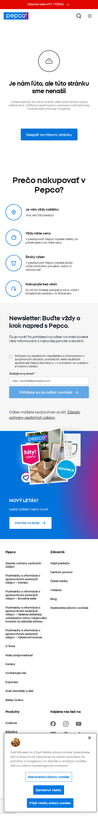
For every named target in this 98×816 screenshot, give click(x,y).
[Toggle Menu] (89, 15)
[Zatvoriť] (90, 738)
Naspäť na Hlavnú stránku (49, 134)
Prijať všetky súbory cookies (50, 803)
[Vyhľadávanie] (78, 15)
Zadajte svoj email (22, 373)
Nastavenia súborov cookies (49, 777)
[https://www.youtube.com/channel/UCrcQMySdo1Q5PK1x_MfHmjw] (79, 723)
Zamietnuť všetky (49, 790)
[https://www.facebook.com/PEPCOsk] (54, 723)
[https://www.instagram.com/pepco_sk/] (66, 723)
